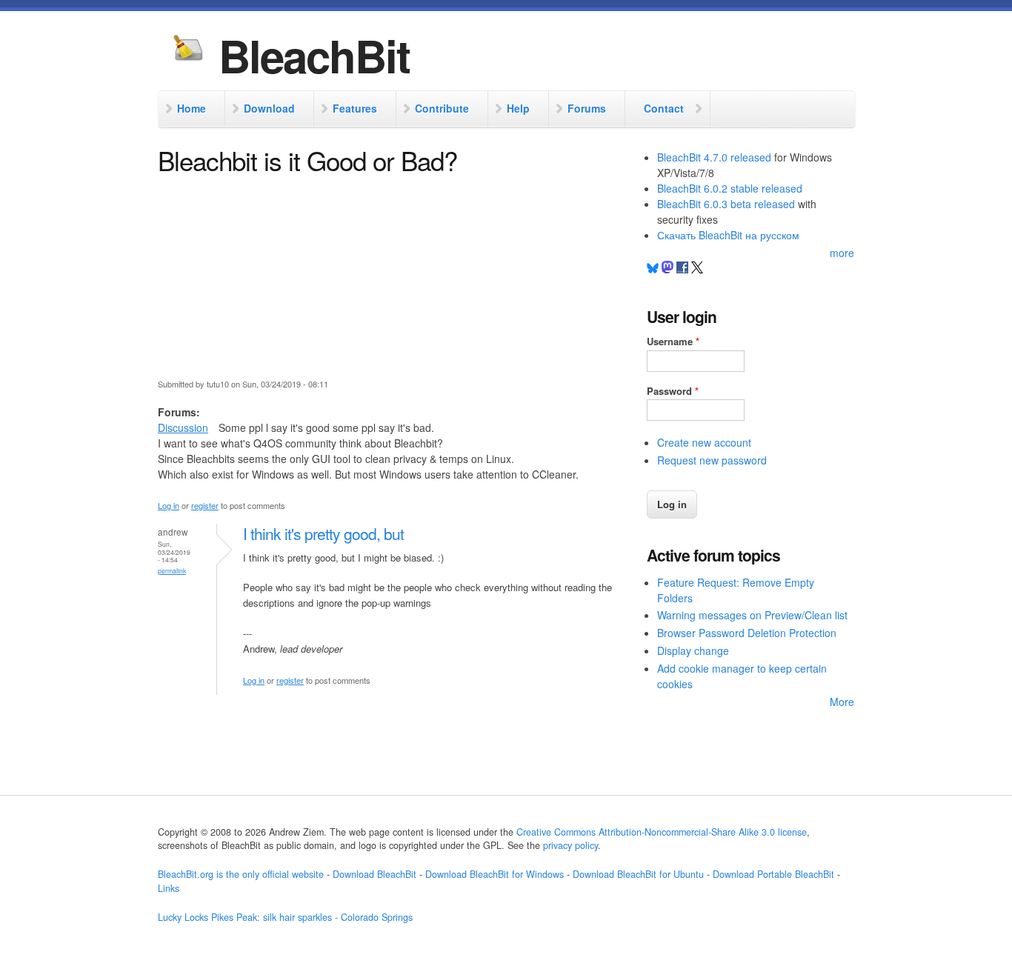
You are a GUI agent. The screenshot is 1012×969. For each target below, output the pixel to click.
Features (355, 108)
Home (191, 108)
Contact (664, 108)
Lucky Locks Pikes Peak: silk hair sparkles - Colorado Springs (285, 917)
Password (673, 391)
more (842, 252)
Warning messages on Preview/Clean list (752, 614)
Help (518, 108)
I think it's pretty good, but (323, 533)
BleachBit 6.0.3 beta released (726, 203)
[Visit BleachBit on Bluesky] (653, 269)
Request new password (712, 460)
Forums (586, 108)
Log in (168, 505)
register (205, 505)
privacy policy (570, 845)
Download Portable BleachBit (773, 874)
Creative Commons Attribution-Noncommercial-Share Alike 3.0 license (661, 832)
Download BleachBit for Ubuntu (638, 874)
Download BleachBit (374, 874)
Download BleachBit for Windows (494, 874)
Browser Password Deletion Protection (746, 632)
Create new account (704, 442)
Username (673, 341)
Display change (693, 650)
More (842, 701)
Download (269, 108)
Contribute (442, 108)
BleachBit (314, 55)
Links (168, 888)
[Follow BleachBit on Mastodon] (667, 269)
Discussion (183, 427)
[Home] (188, 49)
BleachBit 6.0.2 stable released (729, 188)
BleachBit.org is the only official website (241, 874)
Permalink (172, 570)
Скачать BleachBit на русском (728, 234)
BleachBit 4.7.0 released (714, 157)
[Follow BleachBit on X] (697, 269)
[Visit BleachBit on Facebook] (683, 269)
